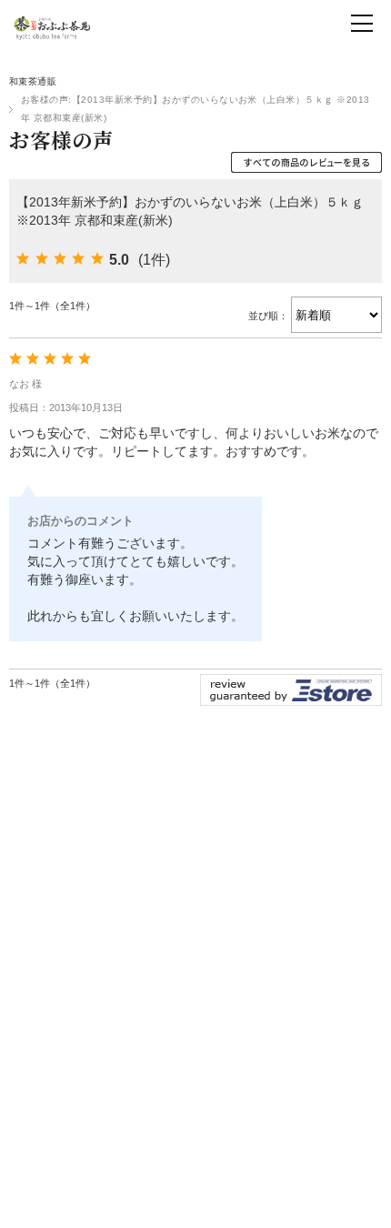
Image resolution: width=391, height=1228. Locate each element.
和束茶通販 (32, 81)
